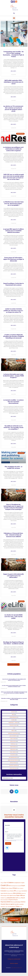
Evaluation (4, 891)
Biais (13, 714)
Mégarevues (23, 893)
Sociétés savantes (13, 765)
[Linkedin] (14, 2)
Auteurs (13, 711)
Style (6, 906)
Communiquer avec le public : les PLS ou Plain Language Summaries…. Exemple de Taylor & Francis (13, 54)
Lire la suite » (13, 71)
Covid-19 (4, 885)
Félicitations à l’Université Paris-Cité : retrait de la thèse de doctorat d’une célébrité (13, 534)
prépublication (11, 897)
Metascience (10, 893)
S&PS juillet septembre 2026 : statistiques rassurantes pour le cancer (13, 82)
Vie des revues (13, 768)
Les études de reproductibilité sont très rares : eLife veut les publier (13, 616)
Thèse (17, 906)
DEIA (9, 885)
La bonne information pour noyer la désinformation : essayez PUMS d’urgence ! (13, 375)
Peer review (13, 746)
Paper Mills (19, 895)
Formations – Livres (13, 722)
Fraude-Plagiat (13, 725)
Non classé (12, 738)
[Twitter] (12, 2)
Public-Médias (13, 752)
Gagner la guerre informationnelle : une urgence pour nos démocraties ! (13, 575)
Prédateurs (13, 749)
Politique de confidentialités (14, 959)
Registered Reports (13, 899)
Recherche (12, 754)
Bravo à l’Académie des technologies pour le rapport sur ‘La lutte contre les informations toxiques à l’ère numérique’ (13, 507)
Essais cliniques (8, 888)
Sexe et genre (10, 904)
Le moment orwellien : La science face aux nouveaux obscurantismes (13, 401)
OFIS (8, 895)
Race (20, 897)
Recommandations (13, 757)
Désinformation (13, 717)
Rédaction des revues (13, 760)
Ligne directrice (4, 893)
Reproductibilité (5, 902)
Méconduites (17, 893)
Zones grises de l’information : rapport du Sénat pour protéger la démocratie (13, 259)
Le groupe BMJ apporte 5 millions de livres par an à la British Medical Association (13, 230)
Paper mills (13, 744)
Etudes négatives (20, 888)
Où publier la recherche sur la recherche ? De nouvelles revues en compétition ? (13, 427)
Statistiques (3, 906)
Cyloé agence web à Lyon (16, 967)
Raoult (23, 897)
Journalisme (24, 890)
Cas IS (6, 882)
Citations (11, 882)
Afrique (2, 882)
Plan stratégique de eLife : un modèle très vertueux (13, 467)
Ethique (15, 888)
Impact (13, 730)
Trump (21, 906)
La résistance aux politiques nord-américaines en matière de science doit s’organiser (13, 149)
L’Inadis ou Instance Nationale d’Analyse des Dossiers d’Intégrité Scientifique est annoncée (13, 336)
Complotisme (17, 882)
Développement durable (16, 885)
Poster (5, 897)
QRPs (17, 897)
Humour (12, 891)
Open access (13, 741)
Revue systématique (16, 902)
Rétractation (13, 762)
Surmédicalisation (11, 906)
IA (15, 891)
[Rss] (16, 2)
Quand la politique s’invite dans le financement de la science (13, 284)
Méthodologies (4, 895)
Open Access (13, 895)
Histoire (8, 890)
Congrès (22, 882)
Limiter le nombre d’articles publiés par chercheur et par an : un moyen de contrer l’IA (13, 310)
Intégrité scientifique (13, 733)
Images (19, 890)
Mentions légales (14, 963)
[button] (14, 13)
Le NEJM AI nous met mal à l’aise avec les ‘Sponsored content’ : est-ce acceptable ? (13, 203)
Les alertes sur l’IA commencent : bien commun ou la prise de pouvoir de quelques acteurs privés (13, 108)
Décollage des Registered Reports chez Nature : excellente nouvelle (13, 642)
